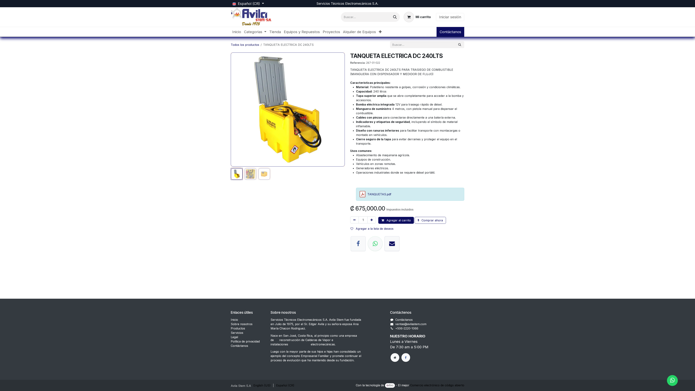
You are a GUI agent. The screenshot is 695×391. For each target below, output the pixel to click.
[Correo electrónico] (392, 243)
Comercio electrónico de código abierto (437, 385)
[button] (236, 109)
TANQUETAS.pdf (379, 194)
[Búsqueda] (395, 17)
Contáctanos (450, 32)
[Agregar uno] (371, 219)
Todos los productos (245, 45)
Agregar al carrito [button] (398, 220)
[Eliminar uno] (354, 219)
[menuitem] (237, 32)
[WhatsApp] (375, 243)
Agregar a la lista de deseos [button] (374, 228)
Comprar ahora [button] (432, 220)
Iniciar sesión (450, 17)
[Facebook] (358, 243)
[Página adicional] (395, 357)
